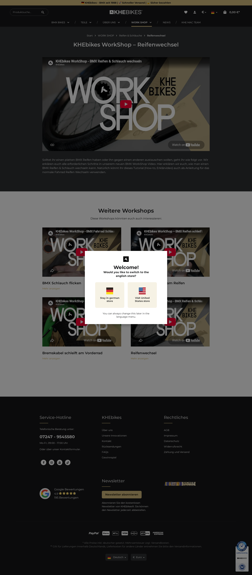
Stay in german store (109, 299)
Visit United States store (142, 299)
